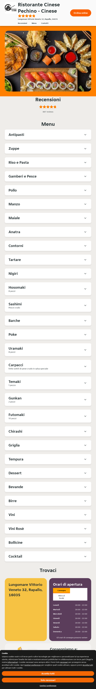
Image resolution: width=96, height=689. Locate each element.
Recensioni (22, 23)
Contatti (44, 23)
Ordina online (81, 12)
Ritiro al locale (61, 596)
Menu (34, 23)
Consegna (61, 590)
